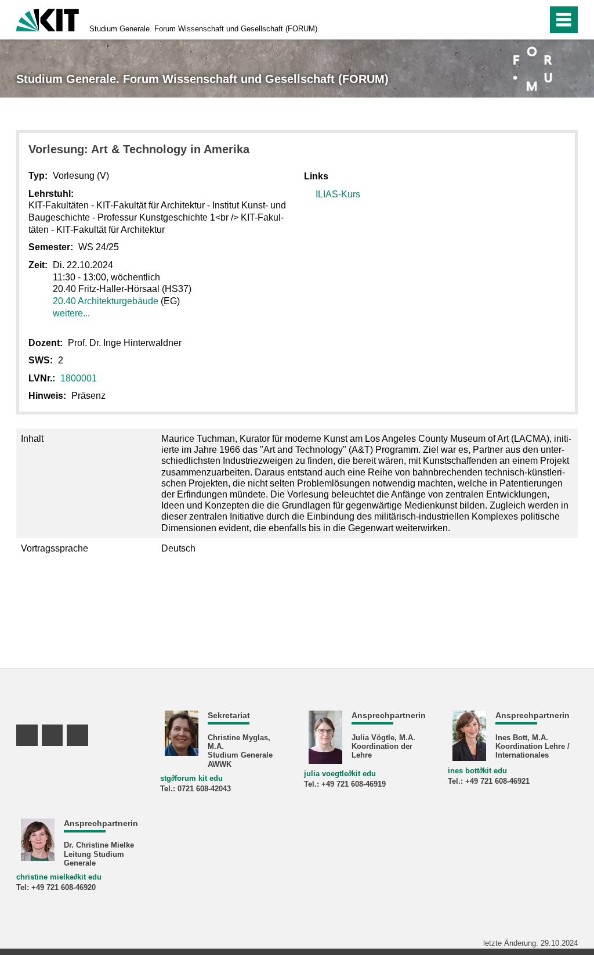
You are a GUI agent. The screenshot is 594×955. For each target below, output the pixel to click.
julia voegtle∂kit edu (340, 773)
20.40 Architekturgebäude (105, 301)
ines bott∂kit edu (477, 770)
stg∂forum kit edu (191, 778)
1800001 (78, 378)
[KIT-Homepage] (47, 19)
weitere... (71, 313)
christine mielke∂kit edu (59, 877)
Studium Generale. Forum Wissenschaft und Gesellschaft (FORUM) (203, 28)
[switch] (535, 19)
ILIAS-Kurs (338, 194)
